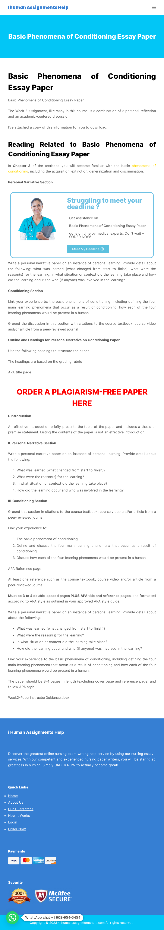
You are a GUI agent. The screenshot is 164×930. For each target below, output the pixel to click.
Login (12, 822)
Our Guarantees (20, 809)
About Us (15, 802)
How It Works (19, 815)
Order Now (17, 829)
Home (13, 796)
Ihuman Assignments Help (38, 7)
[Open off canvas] (154, 7)
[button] (88, 249)
